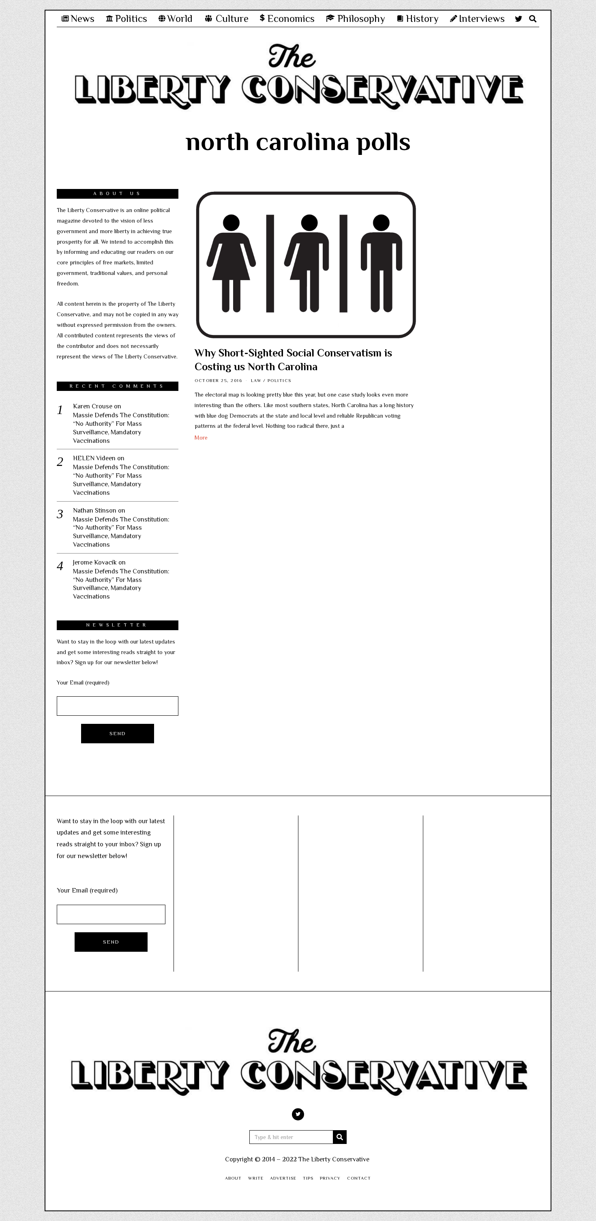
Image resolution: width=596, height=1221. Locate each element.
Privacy (330, 1178)
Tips (308, 1178)
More (201, 437)
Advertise (283, 1178)
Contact (359, 1178)
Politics (280, 380)
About (233, 1178)
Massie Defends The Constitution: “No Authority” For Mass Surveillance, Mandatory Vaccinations (121, 428)
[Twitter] (518, 19)
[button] (340, 1137)
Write (256, 1178)
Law (256, 380)
